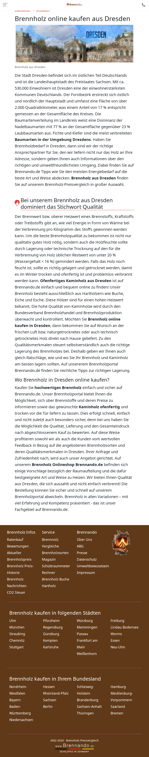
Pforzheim (51, 620)
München (16, 627)
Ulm (12, 620)
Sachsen (49, 700)
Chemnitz (16, 640)
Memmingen (87, 627)
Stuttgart (16, 647)
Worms (116, 633)
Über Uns (84, 539)
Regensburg (53, 627)
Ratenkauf (15, 539)
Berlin (48, 706)
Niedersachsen (21, 719)
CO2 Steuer (16, 592)
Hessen (49, 686)
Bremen (117, 713)
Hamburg (118, 686)
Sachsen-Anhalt (89, 706)
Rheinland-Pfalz (55, 693)
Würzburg (85, 620)
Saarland (118, 706)
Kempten (50, 640)
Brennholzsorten (55, 552)
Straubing (17, 633)
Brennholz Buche (55, 579)
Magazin (49, 559)
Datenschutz (87, 559)
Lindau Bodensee (125, 627)
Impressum (86, 572)
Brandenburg (87, 700)
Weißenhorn (87, 653)
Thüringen (85, 713)
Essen (115, 640)
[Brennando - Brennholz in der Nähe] (74, 5)
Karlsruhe (51, 647)
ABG (80, 546)
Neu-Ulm (118, 647)
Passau (82, 633)
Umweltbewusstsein (93, 566)
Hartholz (49, 585)
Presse (82, 552)
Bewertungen (18, 546)
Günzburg (51, 633)
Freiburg (117, 620)
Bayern (15, 700)
